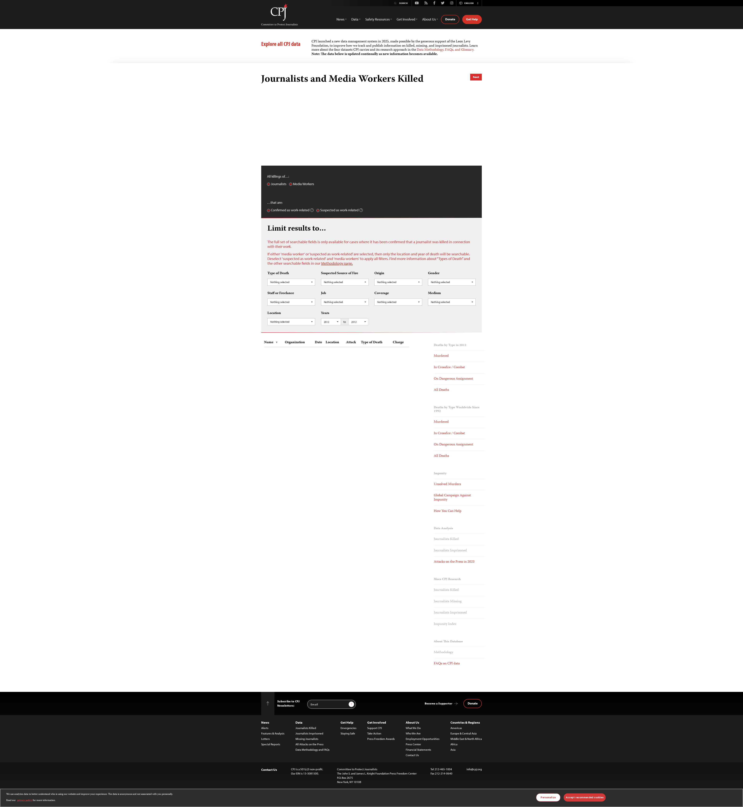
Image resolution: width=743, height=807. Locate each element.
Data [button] (354, 19)
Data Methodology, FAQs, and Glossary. (445, 50)
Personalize (548, 797)
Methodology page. (337, 263)
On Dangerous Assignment (453, 379)
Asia (452, 749)
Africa (453, 744)
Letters (265, 739)
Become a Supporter (438, 703)
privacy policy (24, 800)
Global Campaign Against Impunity (452, 498)
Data (298, 722)
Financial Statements (418, 749)
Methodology (443, 652)
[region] (371, 798)
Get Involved (376, 722)
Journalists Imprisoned (450, 551)
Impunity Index (445, 624)
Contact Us (412, 755)
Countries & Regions (465, 722)
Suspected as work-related (339, 210)
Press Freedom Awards (381, 739)
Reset (476, 77)
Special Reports (270, 744)
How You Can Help (447, 511)
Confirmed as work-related (290, 210)
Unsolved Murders (447, 484)
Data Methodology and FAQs (312, 749)
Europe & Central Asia (463, 733)
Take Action (374, 733)
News (265, 722)
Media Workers (303, 184)
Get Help (472, 19)
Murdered (441, 356)
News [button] (340, 19)
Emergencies (348, 728)
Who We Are (413, 733)
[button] (478, 3)
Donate (450, 19)
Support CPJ (374, 728)
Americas (456, 728)
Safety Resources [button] (377, 19)
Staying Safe (348, 733)
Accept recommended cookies (584, 797)
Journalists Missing (448, 601)
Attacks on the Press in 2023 (454, 562)
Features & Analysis (272, 733)
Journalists (278, 184)
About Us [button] (429, 19)
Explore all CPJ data (280, 43)
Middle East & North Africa (466, 739)
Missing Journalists (306, 739)
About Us (412, 722)
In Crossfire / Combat (449, 367)
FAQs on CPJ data (447, 664)
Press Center (413, 744)
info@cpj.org (474, 769)
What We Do (413, 728)
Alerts (264, 728)
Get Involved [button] (406, 19)
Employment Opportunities (422, 739)
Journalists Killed (446, 539)
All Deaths (441, 390)
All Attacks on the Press (309, 744)
